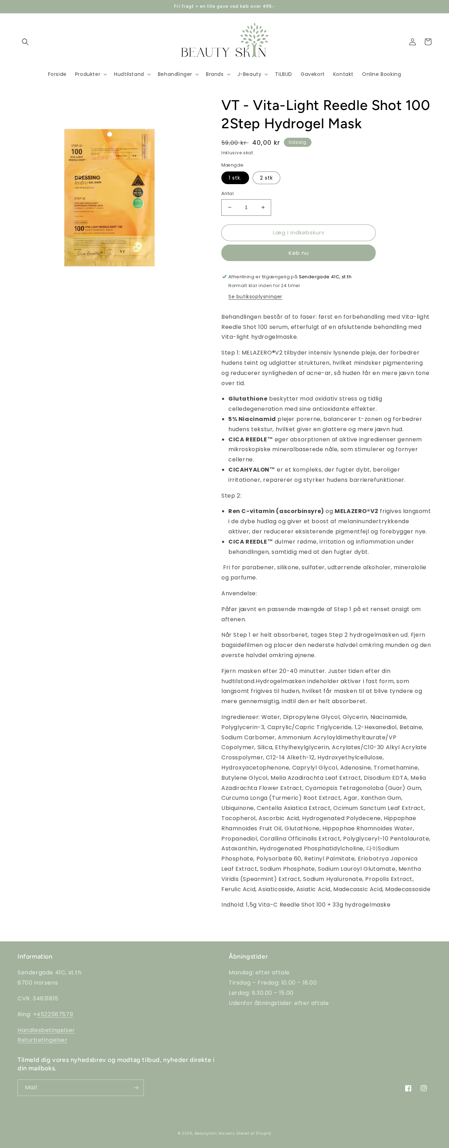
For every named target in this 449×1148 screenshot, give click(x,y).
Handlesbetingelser (46, 1030)
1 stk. (235, 177)
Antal (227, 193)
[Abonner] (135, 1087)
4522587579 (54, 1014)
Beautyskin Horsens (215, 1133)
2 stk (266, 177)
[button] (25, 42)
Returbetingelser (43, 1040)
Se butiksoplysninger (255, 296)
